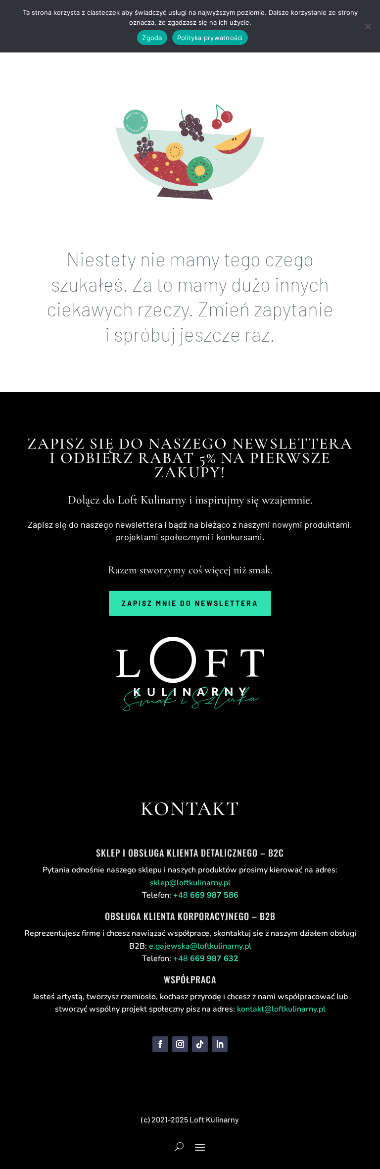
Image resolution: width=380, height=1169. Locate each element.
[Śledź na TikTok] (200, 1044)
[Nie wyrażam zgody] (368, 26)
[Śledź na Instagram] (180, 1044)
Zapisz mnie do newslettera (190, 603)
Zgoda (152, 38)
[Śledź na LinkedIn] (220, 1044)
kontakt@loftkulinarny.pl (281, 1009)
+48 (205, 895)
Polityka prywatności (210, 38)
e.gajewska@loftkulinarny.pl (200, 946)
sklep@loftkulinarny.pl (190, 882)
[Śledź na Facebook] (160, 1044)
